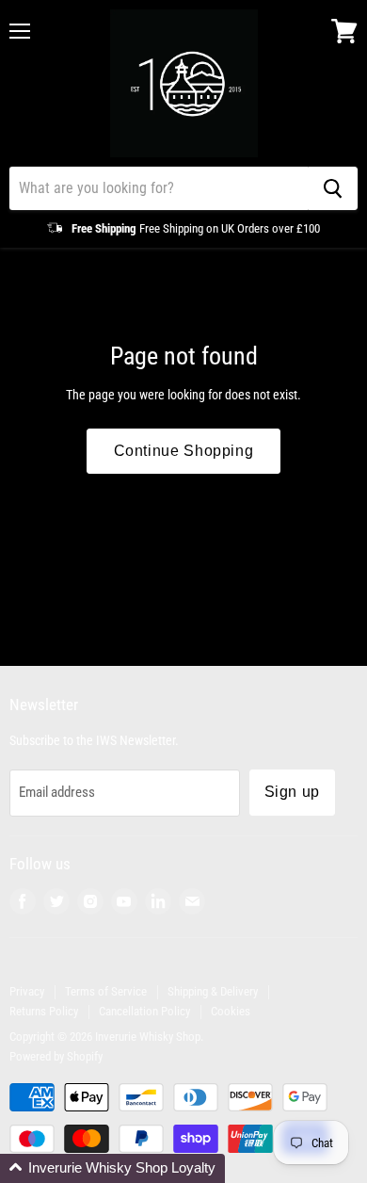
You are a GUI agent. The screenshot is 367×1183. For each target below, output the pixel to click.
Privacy (26, 991)
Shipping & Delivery (213, 991)
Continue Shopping (184, 451)
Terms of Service (106, 991)
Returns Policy (43, 1011)
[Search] (333, 188)
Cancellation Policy (144, 1011)
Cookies (230, 1011)
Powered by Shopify (56, 1056)
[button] (112, 1168)
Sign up (292, 792)
